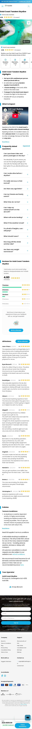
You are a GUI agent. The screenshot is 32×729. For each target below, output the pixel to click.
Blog (2, 645)
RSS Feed (19, 650)
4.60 (1, 17)
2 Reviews (5, 290)
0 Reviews (5, 299)
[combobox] (14, 618)
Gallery (28, 41)
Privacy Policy (16, 628)
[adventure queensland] (10, 694)
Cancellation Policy (6, 650)
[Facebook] (2, 676)
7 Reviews (5, 285)
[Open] (29, 618)
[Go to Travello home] (8, 6)
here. (22, 565)
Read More (5, 142)
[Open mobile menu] (2, 6)
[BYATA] (3, 694)
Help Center (20, 645)
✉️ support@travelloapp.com (24, 662)
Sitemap (19, 652)
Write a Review (16, 330)
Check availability (22, 725)
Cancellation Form (21, 647)
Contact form (20, 665)
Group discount (17, 587)
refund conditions (18, 554)
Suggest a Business (6, 661)
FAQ (18, 643)
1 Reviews (5, 294)
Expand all (26, 146)
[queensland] (19, 694)
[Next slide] (30, 32)
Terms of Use (4, 652)
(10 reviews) (16, 17)
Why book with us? (21, 641)
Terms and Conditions (22, 626)
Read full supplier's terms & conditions (15, 532)
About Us (3, 641)
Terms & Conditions (6, 643)
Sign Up (16, 623)
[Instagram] (5, 676)
